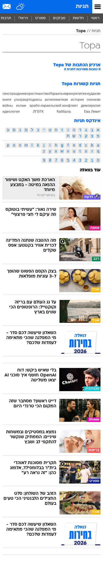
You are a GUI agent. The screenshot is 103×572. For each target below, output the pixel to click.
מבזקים (59, 18)
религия (79, 93)
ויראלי (23, 18)
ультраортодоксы (28, 99)
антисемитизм (56, 99)
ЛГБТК (38, 111)
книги (6, 99)
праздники (18, 93)
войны (7, 105)
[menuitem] (78, 18)
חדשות (78, 18)
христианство (38, 93)
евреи (68, 93)
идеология (11, 111)
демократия (90, 105)
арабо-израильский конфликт (54, 105)
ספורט (40, 18)
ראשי (95, 18)
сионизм (93, 99)
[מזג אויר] (20, 6)
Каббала (64, 111)
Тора (81, 31)
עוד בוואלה (90, 170)
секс (6, 93)
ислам (21, 105)
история (77, 99)
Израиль (56, 93)
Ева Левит (92, 111)
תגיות (82, 6)
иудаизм (93, 93)
